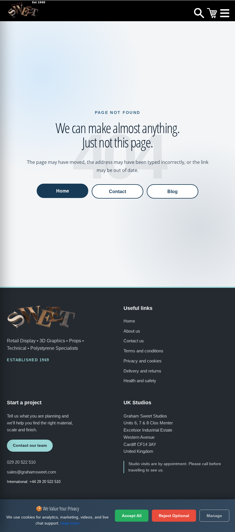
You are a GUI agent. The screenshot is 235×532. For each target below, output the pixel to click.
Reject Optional (174, 515)
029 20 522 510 (21, 462)
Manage (214, 515)
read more (69, 523)
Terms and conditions (143, 350)
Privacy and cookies (143, 360)
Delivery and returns (142, 370)
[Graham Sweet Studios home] (41, 317)
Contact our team (30, 445)
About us (132, 331)
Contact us (134, 340)
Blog (172, 191)
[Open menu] (225, 14)
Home (62, 191)
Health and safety (140, 380)
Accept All (132, 515)
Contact (117, 191)
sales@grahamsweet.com (31, 471)
